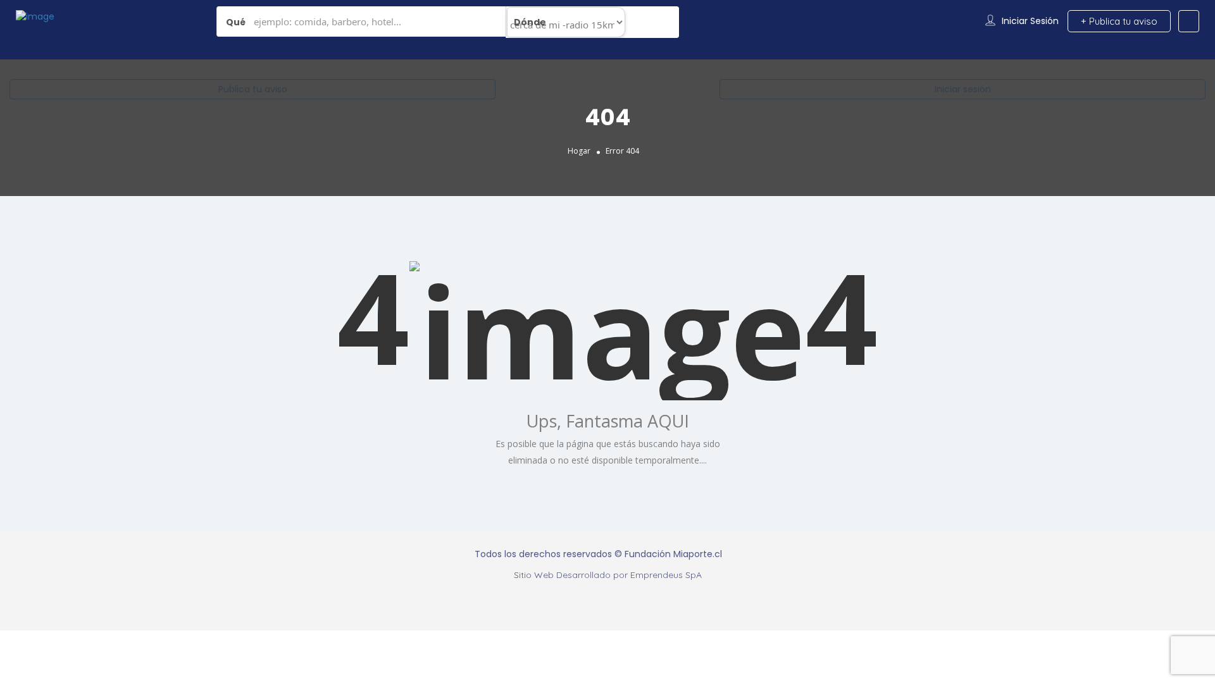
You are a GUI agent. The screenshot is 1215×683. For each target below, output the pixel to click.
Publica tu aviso (252, 89)
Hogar (579, 150)
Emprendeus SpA (666, 575)
